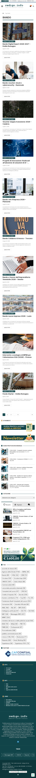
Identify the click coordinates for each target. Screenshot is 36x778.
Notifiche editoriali (11, 672)
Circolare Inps (20, 578)
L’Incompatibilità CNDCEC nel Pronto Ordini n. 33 (22, 531)
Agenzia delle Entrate (11, 572)
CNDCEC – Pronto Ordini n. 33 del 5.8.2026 (22, 524)
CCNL (15, 575)
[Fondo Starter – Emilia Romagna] (18, 381)
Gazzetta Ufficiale (22, 604)
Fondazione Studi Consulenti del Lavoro (16, 601)
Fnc (30, 598)
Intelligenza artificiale (10, 611)
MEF (5, 614)
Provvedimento (8, 630)
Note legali (9, 671)
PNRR (5, 627)
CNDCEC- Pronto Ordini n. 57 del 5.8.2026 (23, 517)
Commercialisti (8, 585)
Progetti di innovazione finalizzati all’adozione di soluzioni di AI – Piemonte (16, 162)
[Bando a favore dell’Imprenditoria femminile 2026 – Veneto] (18, 264)
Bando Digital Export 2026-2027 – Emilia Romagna (16, 45)
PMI (22, 624)
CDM (24, 575)
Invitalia (8, 702)
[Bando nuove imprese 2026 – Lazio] (18, 303)
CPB (24, 591)
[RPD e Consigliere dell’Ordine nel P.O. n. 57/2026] (7, 511)
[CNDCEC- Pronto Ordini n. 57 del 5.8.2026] (7, 518)
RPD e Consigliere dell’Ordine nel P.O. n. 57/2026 (22, 510)
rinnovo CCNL (8, 637)
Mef (7, 688)
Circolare (6, 578)
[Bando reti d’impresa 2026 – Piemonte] (18, 187)
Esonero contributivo (10, 598)
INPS (21, 607)
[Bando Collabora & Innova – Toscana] (18, 225)
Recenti (8, 505)
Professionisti (16, 627)
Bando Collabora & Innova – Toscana (17, 238)
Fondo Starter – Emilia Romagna (15, 394)
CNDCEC (6, 581)
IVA (31, 611)
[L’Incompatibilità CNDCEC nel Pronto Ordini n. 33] (7, 532)
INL (13, 607)
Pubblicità (8, 674)
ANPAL (25, 572)
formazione (7, 604)
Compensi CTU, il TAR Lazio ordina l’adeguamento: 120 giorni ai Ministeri (21, 538)
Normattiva (9, 699)
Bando (5, 575)
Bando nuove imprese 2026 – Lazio (17, 316)
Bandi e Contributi (9, 41)
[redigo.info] (14, 6)
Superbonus (7, 643)
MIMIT (6, 617)
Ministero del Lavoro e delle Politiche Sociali (17, 705)
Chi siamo (8, 668)
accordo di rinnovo (9, 568)
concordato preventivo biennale (13, 588)
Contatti (8, 669)
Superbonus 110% (22, 643)
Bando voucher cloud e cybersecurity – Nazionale (13, 84)
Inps (7, 684)
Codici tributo (19, 581)
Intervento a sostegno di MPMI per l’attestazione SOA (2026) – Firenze (17, 356)
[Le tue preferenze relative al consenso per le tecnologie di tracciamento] (33, 775)
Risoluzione (22, 637)
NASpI (14, 624)
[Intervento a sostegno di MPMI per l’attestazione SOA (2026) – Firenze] (18, 342)
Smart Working (19, 640)
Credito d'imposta (9, 594)
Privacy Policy (14, 771)
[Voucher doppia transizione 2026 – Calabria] (18, 109)
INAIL (5, 607)
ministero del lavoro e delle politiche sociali (17, 620)
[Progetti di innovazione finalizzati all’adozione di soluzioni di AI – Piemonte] (18, 148)
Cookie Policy (23, 771)
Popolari (19, 505)
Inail (7, 685)
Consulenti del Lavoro (10, 591)
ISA (23, 611)
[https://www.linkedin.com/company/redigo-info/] (18, 774)
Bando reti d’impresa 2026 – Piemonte (14, 201)
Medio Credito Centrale (12, 704)
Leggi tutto (7, 57)
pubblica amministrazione (11, 634)
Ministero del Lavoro (11, 686)
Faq (23, 598)
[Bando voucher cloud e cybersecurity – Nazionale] (18, 70)
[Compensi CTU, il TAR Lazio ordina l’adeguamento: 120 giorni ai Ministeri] (7, 539)
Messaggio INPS (18, 614)
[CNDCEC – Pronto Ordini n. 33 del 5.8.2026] (7, 525)
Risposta (6, 640)
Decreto (23, 594)
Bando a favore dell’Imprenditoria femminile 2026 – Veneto (16, 278)
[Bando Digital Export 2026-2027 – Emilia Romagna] (18, 31)
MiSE (5, 624)
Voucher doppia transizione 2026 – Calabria (17, 123)
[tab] (6, 504)
